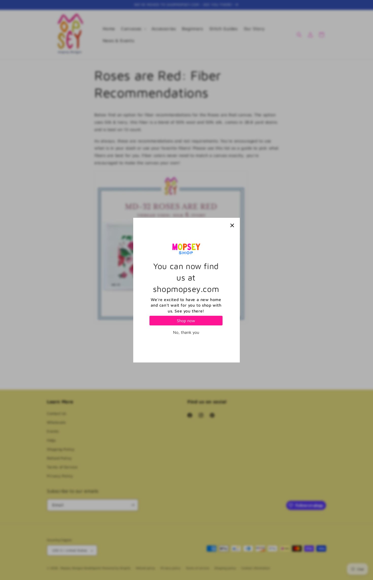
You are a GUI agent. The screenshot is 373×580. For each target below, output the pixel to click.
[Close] (232, 225)
